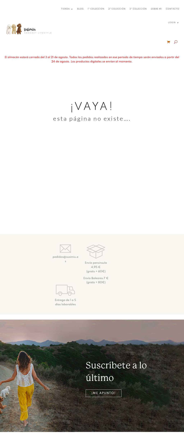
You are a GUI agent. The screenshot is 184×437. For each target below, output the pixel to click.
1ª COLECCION (96, 9)
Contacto (172, 9)
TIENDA (65, 9)
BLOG (80, 9)
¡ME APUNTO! (103, 393)
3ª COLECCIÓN (138, 9)
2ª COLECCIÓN (117, 9)
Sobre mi (156, 9)
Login (172, 23)
